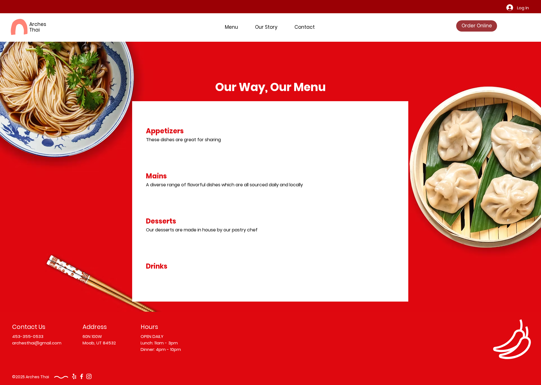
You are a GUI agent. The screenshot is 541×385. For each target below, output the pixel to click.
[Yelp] (74, 376)
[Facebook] (81, 376)
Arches (37, 24)
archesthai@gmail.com (36, 343)
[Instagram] (88, 376)
